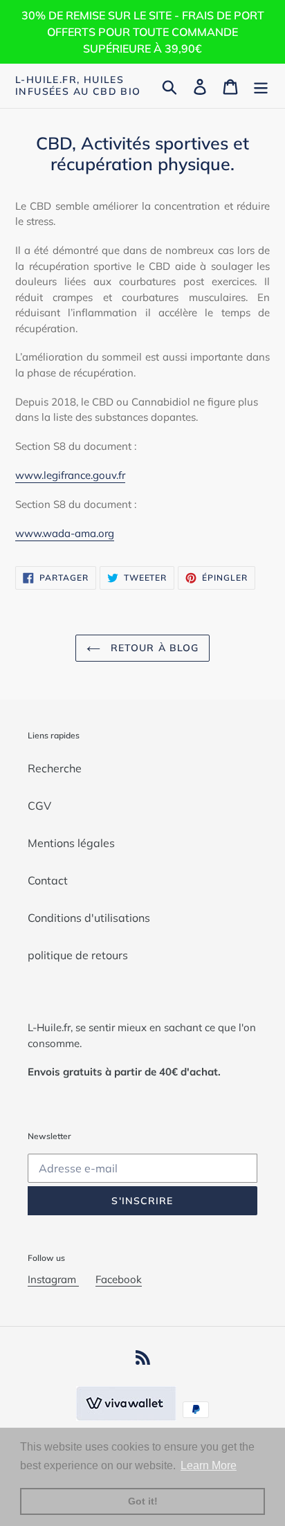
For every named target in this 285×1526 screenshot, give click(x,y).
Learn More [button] (209, 1465)
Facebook (118, 1279)
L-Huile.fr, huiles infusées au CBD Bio (78, 86)
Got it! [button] (143, 1501)
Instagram (53, 1279)
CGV (39, 805)
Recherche (55, 768)
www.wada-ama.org (64, 533)
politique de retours (78, 955)
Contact (48, 880)
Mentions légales (71, 843)
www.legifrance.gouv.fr (70, 475)
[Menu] (261, 86)
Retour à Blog (153, 648)
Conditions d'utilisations (89, 918)
